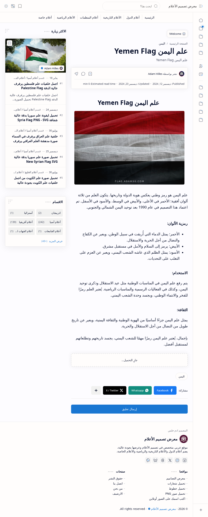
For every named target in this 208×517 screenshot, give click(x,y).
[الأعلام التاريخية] (112, 17)
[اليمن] (182, 376)
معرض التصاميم (175, 478)
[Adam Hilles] (162, 74)
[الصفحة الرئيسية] (201, 20)
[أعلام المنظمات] (89, 17)
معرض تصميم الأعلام (183, 6)
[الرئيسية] (201, 87)
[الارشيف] (201, 120)
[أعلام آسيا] (32, 78)
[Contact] (201, 74)
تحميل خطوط (177, 488)
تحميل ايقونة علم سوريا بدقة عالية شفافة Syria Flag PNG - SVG (36, 117)
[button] (201, 6)
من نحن (118, 488)
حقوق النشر (115, 478)
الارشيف (118, 493)
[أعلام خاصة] (45, 17)
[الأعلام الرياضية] (65, 17)
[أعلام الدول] (133, 17)
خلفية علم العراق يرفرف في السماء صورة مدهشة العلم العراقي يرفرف (35, 138)
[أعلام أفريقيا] (21, 222)
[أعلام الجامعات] (49, 231)
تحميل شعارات (176, 483)
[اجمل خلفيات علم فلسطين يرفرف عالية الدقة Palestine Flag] (35, 56)
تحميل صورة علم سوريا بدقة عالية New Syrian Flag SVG (36, 159)
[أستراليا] (21, 213)
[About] (201, 66)
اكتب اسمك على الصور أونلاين (167, 499)
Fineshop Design (35, 509)
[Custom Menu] (201, 45)
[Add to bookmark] (9, 43)
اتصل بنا (118, 483)
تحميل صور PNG (175, 493)
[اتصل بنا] (201, 104)
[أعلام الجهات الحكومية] (21, 231)
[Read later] (90, 74)
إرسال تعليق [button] (129, 409)
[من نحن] (201, 95)
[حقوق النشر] (201, 112)
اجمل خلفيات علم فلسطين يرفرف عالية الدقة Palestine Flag (36, 85)
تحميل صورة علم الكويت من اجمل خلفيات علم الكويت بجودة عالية (36, 180)
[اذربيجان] (49, 213)
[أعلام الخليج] (30, 172)
